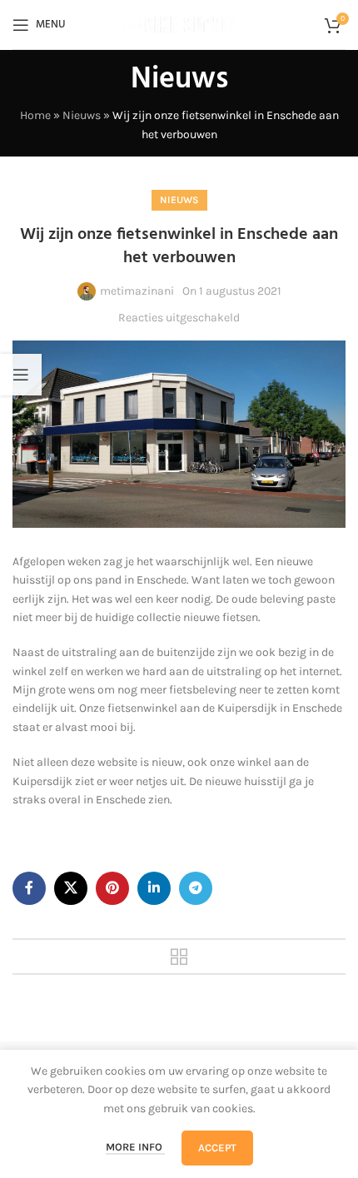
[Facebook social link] (29, 888)
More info (135, 1147)
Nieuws (81, 115)
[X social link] (70, 888)
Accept (217, 1147)
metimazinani (137, 291)
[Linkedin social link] (154, 888)
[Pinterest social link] (112, 888)
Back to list (179, 956)
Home (35, 115)
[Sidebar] (21, 374)
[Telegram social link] (195, 888)
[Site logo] (179, 24)
